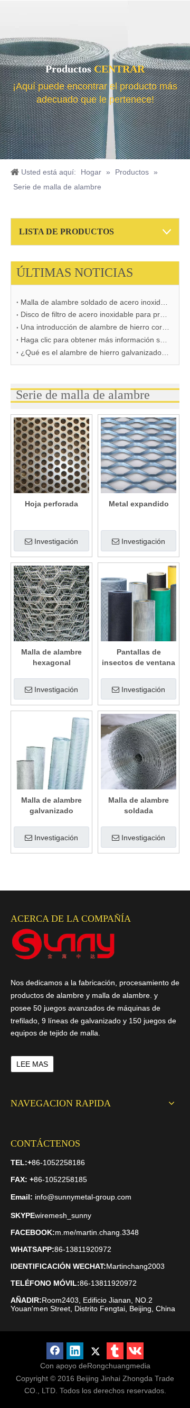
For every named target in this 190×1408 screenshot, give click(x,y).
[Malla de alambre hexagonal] (51, 602)
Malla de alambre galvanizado (51, 805)
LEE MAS (32, 1064)
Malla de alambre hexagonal (51, 657)
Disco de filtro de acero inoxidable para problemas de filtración (95, 314)
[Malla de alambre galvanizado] (51, 751)
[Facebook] (54, 1350)
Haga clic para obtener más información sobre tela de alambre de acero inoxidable (95, 339)
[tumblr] (115, 1350)
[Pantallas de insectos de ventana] (138, 602)
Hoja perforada (51, 503)
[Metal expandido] (138, 454)
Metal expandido (139, 503)
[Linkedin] (74, 1350)
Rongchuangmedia (118, 1365)
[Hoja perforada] (51, 454)
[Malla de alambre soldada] (138, 751)
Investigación (56, 541)
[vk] (135, 1350)
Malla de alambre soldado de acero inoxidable (95, 302)
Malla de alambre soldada (138, 805)
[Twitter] (95, 1350)
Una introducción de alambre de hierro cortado (95, 327)
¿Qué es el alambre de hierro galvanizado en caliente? (95, 352)
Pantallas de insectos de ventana (138, 657)
